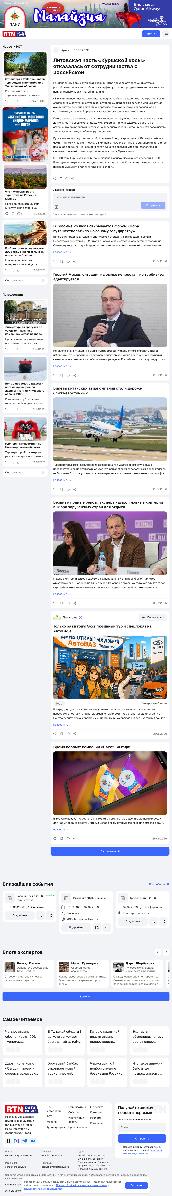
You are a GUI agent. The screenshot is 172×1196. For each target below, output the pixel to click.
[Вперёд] (166, 952)
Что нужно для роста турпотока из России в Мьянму (21, 195)
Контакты (96, 1112)
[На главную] (14, 34)
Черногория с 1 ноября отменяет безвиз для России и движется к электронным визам (106, 1073)
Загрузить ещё (110, 851)
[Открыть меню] (165, 33)
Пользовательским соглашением (43, 1188)
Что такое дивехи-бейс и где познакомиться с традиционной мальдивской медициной (147, 1076)
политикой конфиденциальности (142, 1152)
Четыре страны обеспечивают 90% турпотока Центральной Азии (20, 1039)
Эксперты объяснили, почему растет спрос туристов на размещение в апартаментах (148, 1044)
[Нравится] (55, 178)
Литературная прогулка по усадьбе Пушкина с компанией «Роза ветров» (23, 330)
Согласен (136, 1185)
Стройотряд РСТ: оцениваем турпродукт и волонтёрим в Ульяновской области (25, 82)
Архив (65, 50)
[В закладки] (61, 178)
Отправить (142, 1138)
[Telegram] (24, 1141)
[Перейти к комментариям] (66, 178)
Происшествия (78, 1127)
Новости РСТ (12, 46)
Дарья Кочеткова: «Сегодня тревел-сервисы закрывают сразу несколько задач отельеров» (21, 1073)
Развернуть (60, 252)
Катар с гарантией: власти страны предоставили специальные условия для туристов (105, 1044)
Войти (151, 33)
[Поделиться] (72, 178)
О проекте (96, 1107)
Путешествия (13, 294)
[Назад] (158, 952)
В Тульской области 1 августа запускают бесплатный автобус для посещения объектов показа (64, 1041)
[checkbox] (119, 1147)
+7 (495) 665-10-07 (51, 1155)
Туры (59, 703)
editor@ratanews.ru (15, 1166)
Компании (96, 1123)
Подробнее (20, 915)
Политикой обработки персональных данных (81, 1185)
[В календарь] (40, 915)
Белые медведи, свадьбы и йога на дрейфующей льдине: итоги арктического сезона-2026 (24, 389)
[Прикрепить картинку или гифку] (57, 207)
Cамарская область (154, 703)
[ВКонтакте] (32, 1141)
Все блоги (86, 996)
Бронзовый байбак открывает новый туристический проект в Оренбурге (64, 1071)
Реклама (95, 1118)
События (73, 1112)
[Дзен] (8, 1141)
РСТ (49, 1116)
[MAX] (16, 1141)
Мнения (52, 1122)
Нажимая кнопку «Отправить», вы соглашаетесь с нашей (142, 1148)
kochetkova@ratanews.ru (18, 1155)
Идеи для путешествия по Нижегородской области (23, 445)
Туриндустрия (56, 1127)
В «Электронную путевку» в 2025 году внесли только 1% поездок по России (24, 252)
